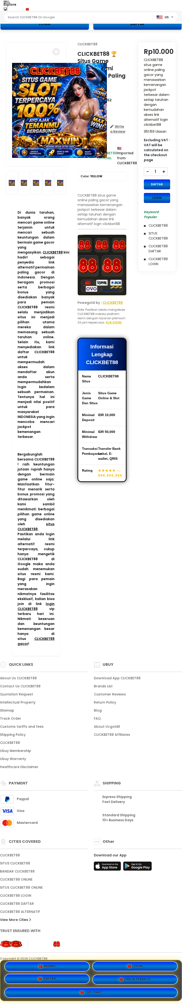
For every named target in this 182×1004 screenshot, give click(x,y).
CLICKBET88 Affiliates (112, 734)
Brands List (103, 686)
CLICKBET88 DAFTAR (17, 903)
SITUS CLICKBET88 (15, 863)
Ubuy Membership (15, 750)
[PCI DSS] (11, 944)
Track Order (10, 718)
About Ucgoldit (107, 726)
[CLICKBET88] (23, 9)
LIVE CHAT (93, 991)
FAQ (97, 718)
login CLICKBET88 (36, 606)
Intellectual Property (18, 702)
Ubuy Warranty (13, 758)
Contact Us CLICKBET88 (20, 686)
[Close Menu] (5, 10)
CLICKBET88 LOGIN (15, 895)
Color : (91, 176)
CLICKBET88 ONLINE (16, 879)
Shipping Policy (13, 734)
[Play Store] (137, 867)
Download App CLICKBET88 (117, 678)
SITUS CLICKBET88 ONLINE (21, 887)
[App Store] (108, 867)
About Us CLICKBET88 (18, 678)
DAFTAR (157, 184)
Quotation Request (16, 694)
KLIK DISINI (114, 322)
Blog (98, 710)
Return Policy (105, 702)
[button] (56, 52)
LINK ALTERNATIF (137, 979)
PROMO (50, 968)
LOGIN (44, 24)
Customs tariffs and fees (22, 726)
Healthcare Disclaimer (19, 767)
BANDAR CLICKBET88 (17, 871)
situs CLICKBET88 (36, 526)
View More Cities (14, 919)
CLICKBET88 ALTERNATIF (20, 911)
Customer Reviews (110, 694)
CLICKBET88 (53, 252)
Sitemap (7, 710)
